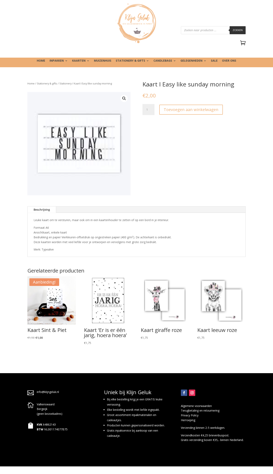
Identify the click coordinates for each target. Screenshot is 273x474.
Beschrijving (42, 209)
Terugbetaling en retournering (200, 410)
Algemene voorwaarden (196, 406)
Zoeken (238, 30)
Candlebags (162, 60)
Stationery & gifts (130, 60)
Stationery (65, 83)
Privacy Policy (189, 415)
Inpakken (57, 60)
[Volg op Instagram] (192, 393)
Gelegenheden (191, 60)
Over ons (229, 60)
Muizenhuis (102, 60)
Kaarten (79, 60)
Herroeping (188, 420)
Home (41, 60)
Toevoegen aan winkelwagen (191, 109)
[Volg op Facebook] (184, 393)
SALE (214, 60)
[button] (124, 98)
